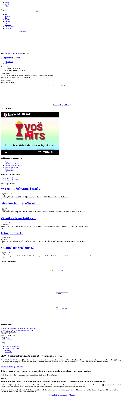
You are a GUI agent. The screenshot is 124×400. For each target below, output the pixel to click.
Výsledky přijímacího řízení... (20, 188)
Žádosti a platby (9, 169)
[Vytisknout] (9, 62)
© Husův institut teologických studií (12, 367)
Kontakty (7, 16)
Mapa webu (8, 352)
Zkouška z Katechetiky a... (18, 218)
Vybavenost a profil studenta (13, 165)
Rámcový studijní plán (11, 167)
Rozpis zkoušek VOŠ (11, 180)
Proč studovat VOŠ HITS (12, 164)
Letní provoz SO (12, 233)
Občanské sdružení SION (9, 360)
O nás (6, 162)
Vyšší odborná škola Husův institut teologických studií (17, 330)
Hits (6, 18)
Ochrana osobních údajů (12, 346)
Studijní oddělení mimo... (17, 247)
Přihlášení (8, 28)
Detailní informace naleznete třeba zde (62, 395)
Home (6, 14)
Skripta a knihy (9, 26)
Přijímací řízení (9, 171)
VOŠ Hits (8, 19)
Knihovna (8, 25)
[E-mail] (7, 63)
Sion (6, 23)
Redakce (7, 350)
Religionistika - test (10, 57)
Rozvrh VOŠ (9, 178)
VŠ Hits (7, 21)
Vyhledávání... (5, 11)
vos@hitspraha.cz (6, 339)
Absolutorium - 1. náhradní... (20, 203)
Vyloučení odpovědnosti (12, 348)
